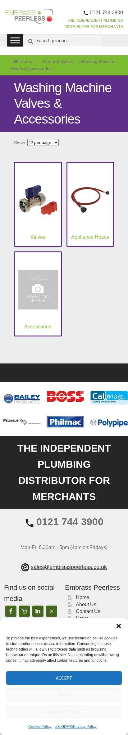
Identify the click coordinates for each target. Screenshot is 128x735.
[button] (119, 626)
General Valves (58, 61)
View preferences (64, 712)
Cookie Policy (40, 726)
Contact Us (88, 611)
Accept (64, 678)
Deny (64, 695)
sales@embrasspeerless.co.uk (69, 567)
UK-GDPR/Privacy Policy (76, 726)
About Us (86, 604)
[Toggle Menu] (15, 40)
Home (26, 61)
